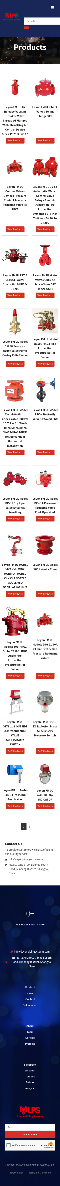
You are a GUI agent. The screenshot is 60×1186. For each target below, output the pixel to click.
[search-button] (26, 27)
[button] (52, 7)
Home (30, 38)
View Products (15, 140)
